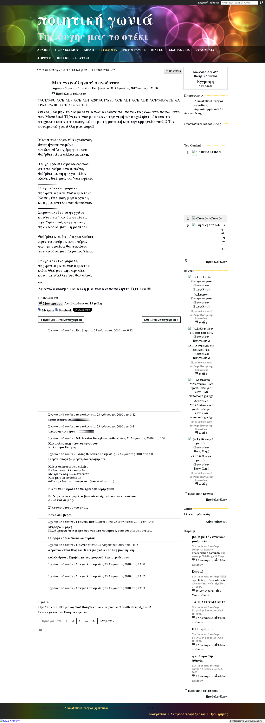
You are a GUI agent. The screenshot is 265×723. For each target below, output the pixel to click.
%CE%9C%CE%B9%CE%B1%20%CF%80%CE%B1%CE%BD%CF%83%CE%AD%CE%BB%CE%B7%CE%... (109, 102)
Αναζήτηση (261, 2)
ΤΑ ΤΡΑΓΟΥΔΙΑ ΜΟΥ (208, 601)
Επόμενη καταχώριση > (161, 319)
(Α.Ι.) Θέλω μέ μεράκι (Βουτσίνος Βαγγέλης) (201, 462)
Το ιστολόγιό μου (102, 69)
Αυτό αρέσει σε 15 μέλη (83, 303)
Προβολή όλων (216, 261)
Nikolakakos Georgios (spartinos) (97, 438)
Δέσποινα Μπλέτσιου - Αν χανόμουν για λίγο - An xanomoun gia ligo (201, 409)
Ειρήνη (97, 88)
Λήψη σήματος (216, 521)
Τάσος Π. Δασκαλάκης (92, 454)
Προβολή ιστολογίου (71, 93)
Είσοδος (214, 2)
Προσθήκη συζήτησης (203, 690)
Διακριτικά (157, 714)
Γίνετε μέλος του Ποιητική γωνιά (62, 612)
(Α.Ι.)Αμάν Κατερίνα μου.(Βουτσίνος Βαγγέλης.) (201, 300)
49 (205, 591)
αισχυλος (83, 414)
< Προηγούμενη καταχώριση (61, 319)
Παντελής (83, 544)
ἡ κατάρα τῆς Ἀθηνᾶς (203, 658)
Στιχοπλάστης (86, 564)
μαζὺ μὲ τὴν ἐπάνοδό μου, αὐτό (208, 538)
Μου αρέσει (52, 303)
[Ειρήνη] (43, 90)
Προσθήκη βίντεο (200, 493)
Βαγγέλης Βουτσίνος (204, 317)
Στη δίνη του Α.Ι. (223, 239)
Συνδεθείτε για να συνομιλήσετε (246, 721)
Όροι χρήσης (219, 714)
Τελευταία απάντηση (206, 553)
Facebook (65, 310)
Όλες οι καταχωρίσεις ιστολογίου (62, 69)
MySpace (48, 310)
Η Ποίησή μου (202, 629)
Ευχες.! (197, 571)
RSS (40, 630)
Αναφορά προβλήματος (188, 714)
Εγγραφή (203, 2)
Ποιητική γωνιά (95, 18)
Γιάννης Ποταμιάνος (91, 521)
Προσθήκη (175, 71)
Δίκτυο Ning (193, 113)
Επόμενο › (107, 620)
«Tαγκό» (215, 218)
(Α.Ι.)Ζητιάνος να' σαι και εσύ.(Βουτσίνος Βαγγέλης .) (201, 351)
